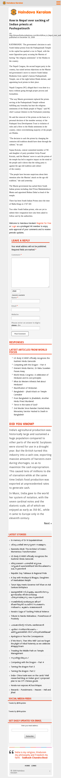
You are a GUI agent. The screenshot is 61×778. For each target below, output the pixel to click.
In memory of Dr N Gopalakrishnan (26, 540)
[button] (58, 3)
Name (14, 298)
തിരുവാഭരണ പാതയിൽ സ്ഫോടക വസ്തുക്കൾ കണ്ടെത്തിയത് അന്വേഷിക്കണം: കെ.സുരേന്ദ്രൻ (31, 566)
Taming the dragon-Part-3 (23, 667)
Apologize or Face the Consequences (27, 636)
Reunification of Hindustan (25, 388)
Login (14, 226)
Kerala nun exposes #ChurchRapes (26, 685)
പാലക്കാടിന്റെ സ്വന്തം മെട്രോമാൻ (27, 625)
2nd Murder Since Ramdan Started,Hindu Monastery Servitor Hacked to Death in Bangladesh (32, 411)
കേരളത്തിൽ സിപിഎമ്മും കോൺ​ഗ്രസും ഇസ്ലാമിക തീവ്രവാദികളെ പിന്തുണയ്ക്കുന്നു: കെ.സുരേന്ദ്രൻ (30, 594)
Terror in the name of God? (26, 405)
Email (14, 306)
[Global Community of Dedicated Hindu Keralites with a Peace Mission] (30, 15)
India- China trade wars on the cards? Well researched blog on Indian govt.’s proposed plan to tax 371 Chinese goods (30, 678)
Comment (16, 255)
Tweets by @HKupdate (17, 703)
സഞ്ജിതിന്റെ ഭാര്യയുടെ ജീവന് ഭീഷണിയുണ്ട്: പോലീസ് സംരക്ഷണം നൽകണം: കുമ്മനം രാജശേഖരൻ (28, 604)
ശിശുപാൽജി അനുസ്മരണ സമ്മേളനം (28, 544)
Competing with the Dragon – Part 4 (30, 365)
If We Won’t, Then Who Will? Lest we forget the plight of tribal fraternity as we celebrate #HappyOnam (30, 643)
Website (15, 315)
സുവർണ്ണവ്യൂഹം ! (20, 658)
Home (27, 766)
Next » (48, 523)
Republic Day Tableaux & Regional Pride (29, 573)
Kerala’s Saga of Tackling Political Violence (30, 611)
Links (33, 766)
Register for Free (44, 223)
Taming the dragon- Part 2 (23, 671)
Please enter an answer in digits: (25, 323)
